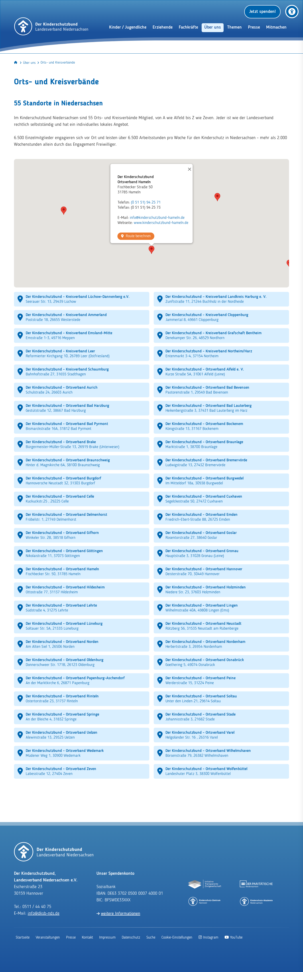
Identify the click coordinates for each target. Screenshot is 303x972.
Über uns (29, 63)
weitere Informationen (120, 914)
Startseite (23, 937)
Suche (150, 937)
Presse (71, 937)
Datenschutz (131, 937)
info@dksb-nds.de (43, 913)
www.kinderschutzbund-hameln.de (161, 223)
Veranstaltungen (48, 937)
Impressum (107, 937)
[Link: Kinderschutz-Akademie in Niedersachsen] (256, 901)
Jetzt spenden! (262, 12)
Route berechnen (138, 236)
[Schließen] (187, 169)
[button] (151, 250)
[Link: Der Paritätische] (256, 884)
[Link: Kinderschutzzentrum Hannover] (204, 901)
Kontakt (87, 937)
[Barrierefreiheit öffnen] (292, 11)
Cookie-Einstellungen (176, 937)
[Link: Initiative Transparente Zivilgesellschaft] (204, 884)
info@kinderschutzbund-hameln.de (157, 218)
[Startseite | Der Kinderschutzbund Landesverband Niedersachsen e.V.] (51, 26)
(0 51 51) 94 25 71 (146, 202)
